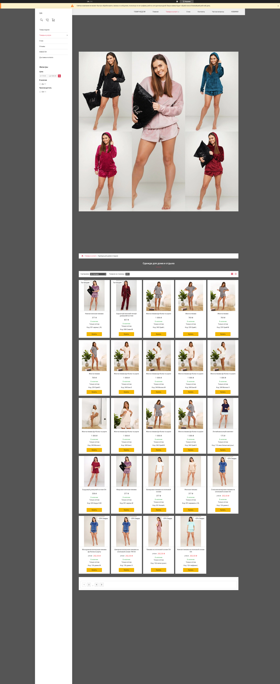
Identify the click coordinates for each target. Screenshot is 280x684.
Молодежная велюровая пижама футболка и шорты (94, 551)
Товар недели (44, 30)
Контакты (201, 12)
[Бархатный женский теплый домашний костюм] (126, 295)
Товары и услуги (45, 35)
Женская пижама (191, 489)
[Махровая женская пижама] (126, 471)
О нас (41, 41)
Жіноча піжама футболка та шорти (158, 314)
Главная (155, 12)
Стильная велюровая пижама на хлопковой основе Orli (223, 491)
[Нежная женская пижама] (94, 295)
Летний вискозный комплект (223, 431)
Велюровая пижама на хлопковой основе (158, 491)
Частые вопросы (218, 12)
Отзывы (42, 46)
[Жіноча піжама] (190, 295)
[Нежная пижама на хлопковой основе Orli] (190, 531)
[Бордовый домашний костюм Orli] (94, 471)
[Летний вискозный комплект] (222, 413)
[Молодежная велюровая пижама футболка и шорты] (94, 531)
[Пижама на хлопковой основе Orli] (158, 531)
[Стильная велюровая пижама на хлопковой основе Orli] (222, 471)
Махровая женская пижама (126, 489)
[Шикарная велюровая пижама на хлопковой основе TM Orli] (126, 531)
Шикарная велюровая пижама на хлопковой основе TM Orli (126, 551)
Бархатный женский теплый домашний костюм (126, 315)
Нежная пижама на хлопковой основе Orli (190, 551)
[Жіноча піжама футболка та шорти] (158, 295)
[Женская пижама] (190, 471)
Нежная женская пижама (94, 314)
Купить (94, 334)
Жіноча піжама (190, 314)
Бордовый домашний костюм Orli (94, 489)
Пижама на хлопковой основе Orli (159, 549)
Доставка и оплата (46, 57)
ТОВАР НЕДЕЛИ (139, 12)
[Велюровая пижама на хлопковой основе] (158, 471)
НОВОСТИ (42, 52)
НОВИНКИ (234, 12)
